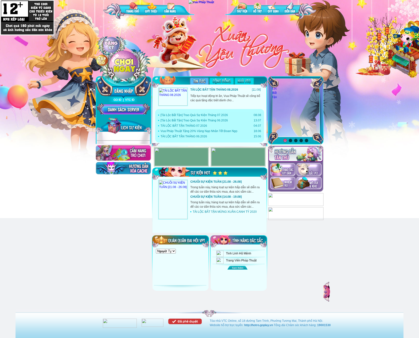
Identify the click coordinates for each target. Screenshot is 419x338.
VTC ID (130, 100)
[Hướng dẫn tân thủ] (295, 154)
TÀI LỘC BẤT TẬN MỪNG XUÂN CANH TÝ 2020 (225, 211)
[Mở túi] (309, 183)
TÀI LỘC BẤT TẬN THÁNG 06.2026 (184, 136)
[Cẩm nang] (170, 8)
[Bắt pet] (309, 170)
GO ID (117, 100)
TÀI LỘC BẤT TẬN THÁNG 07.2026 (184, 125)
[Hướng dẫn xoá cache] (123, 168)
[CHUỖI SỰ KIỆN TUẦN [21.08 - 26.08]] (173, 200)
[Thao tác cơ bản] (283, 170)
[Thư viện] (242, 8)
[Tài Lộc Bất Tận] (274, 88)
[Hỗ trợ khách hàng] (295, 219)
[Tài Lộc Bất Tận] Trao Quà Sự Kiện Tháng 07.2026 (194, 115)
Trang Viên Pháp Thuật (241, 260)
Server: (162, 251)
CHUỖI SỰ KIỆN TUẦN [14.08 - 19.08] (216, 196)
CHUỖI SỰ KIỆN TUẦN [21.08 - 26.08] (216, 181)
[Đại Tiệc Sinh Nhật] (296, 107)
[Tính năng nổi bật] (238, 267)
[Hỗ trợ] (257, 8)
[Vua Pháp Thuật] (201, 2)
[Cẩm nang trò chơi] (123, 153)
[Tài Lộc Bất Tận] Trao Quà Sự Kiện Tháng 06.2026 (194, 120)
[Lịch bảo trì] (295, 205)
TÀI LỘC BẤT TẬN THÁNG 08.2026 (214, 89)
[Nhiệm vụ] (283, 183)
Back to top (327, 292)
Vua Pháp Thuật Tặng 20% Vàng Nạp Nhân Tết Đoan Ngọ (199, 131)
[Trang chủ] (132, 8)
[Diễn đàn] (290, 8)
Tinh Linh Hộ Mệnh (238, 253)
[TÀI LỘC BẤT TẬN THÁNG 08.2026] (173, 96)
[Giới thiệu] (151, 8)
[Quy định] (273, 8)
